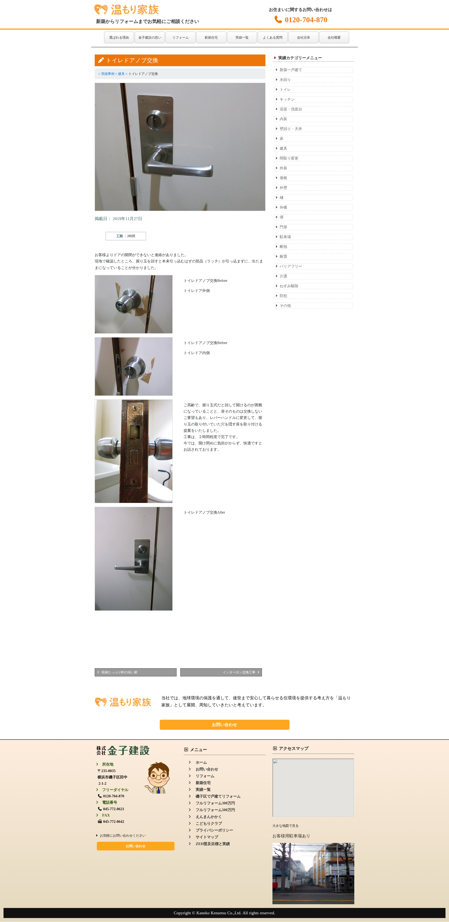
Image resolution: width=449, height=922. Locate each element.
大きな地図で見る (285, 826)
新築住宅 (211, 37)
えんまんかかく (207, 817)
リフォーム (180, 37)
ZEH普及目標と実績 (211, 844)
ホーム (199, 762)
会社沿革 (303, 37)
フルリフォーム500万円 (213, 810)
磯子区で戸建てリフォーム (216, 796)
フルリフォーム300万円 (213, 803)
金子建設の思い (149, 37)
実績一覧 (242, 37)
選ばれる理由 (119, 37)
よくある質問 (272, 37)
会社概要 (334, 37)
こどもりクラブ (207, 823)
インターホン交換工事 (239, 672)
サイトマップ (205, 837)
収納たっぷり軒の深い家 (119, 672)
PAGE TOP (435, 890)
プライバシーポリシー (212, 830)
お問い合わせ (224, 724)
